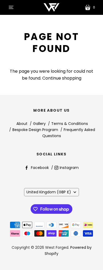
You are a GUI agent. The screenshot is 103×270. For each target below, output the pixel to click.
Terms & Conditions (69, 123)
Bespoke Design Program (35, 129)
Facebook (40, 167)
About (21, 123)
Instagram (69, 167)
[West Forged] (51, 7)
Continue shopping (61, 78)
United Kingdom (48, 192)
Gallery (39, 123)
